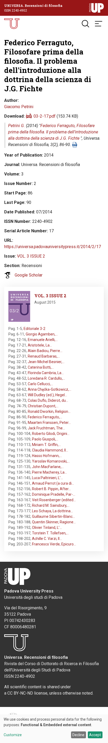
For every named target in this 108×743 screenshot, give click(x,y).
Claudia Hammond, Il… (50, 450)
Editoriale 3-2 (34, 329)
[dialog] (54, 728)
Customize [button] (13, 735)
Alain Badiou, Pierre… (45, 351)
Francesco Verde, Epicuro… (54, 544)
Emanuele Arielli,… (43, 340)
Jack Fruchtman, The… (46, 428)
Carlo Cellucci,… (40, 384)
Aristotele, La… (40, 345)
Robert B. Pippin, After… (51, 489)
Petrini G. (16, 125)
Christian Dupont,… (43, 406)
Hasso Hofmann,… (47, 456)
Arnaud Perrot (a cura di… (53, 483)
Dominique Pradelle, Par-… (53, 494)
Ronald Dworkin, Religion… (49, 411)
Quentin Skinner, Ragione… (54, 522)
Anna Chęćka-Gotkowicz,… (49, 389)
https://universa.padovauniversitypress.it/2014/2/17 (52, 246)
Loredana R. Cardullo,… (46, 378)
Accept (95, 735)
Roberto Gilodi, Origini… (50, 433)
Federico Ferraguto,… (45, 417)
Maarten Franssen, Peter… (49, 422)
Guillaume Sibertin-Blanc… (53, 516)
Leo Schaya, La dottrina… (52, 511)
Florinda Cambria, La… (46, 373)
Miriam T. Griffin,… (46, 445)
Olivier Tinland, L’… (47, 527)
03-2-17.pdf (45, 116)
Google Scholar (28, 275)
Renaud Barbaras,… (44, 356)
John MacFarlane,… (48, 467)
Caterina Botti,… (41, 367)
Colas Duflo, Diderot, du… (48, 400)
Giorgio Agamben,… (42, 334)
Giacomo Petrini (18, 106)
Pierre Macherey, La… (49, 472)
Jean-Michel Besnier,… (46, 362)
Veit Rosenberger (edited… (54, 500)
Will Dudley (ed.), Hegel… (47, 395)
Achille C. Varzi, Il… (47, 538)
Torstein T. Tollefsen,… (50, 533)
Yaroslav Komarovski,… (51, 461)
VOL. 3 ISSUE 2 (31, 256)
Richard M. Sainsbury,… (50, 505)
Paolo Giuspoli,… (45, 439)
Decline (78, 735)
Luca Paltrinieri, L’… (47, 478)
